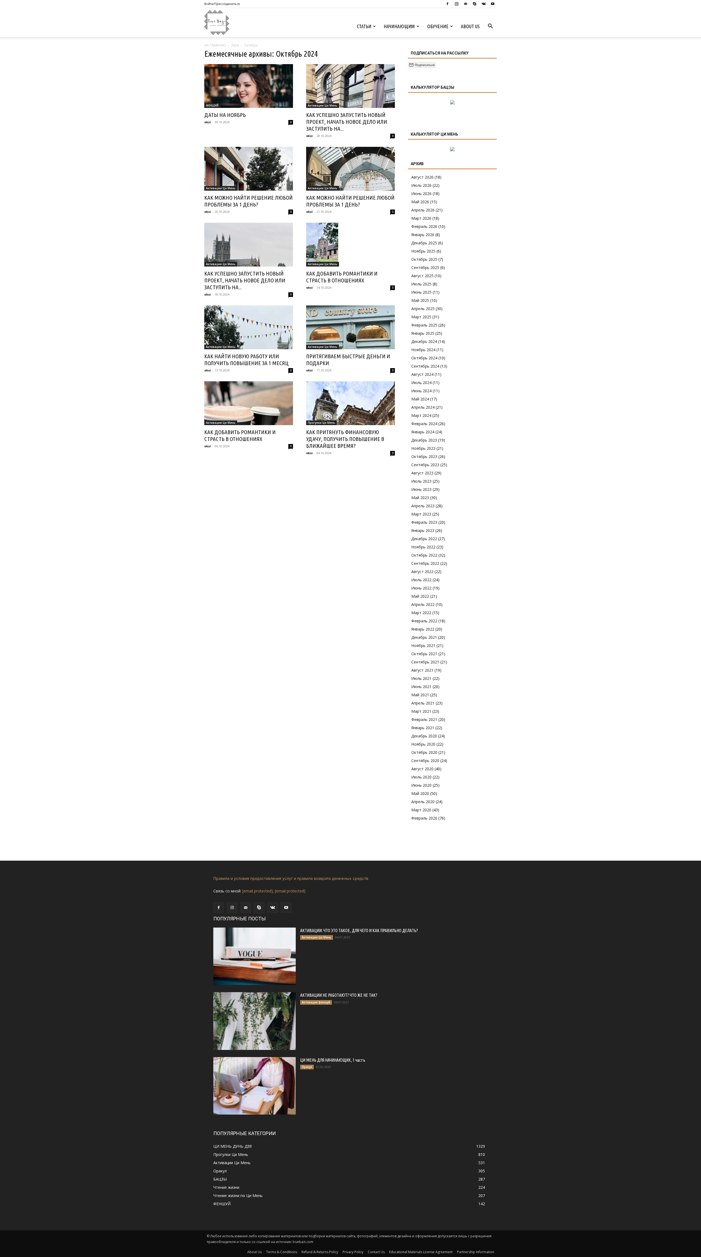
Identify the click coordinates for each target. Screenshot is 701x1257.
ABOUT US (470, 26)
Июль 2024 (421, 382)
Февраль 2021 (424, 719)
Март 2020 (421, 809)
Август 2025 (422, 275)
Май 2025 (420, 300)
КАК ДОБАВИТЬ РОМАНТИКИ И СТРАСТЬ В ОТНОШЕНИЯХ (342, 277)
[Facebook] (447, 4)
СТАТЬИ (364, 26)
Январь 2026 (422, 234)
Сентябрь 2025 (425, 267)
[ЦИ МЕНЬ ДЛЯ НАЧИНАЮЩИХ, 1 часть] (254, 1086)
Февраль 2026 (424, 226)
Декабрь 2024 (424, 341)
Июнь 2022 (421, 588)
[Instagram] (456, 4)
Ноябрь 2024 (423, 349)
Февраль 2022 (424, 620)
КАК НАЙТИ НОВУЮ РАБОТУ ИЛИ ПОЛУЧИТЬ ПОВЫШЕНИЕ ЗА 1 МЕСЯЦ (246, 359)
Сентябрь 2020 (425, 760)
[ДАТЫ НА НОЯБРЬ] (248, 86)
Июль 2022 (421, 579)
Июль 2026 (421, 185)
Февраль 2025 (424, 325)
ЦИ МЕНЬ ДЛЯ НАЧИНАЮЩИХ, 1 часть (332, 1060)
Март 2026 (421, 218)
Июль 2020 (421, 777)
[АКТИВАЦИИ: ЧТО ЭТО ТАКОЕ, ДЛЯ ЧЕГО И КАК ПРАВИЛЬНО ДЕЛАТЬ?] (254, 956)
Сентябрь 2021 (425, 662)
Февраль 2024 (424, 423)
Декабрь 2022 (424, 538)
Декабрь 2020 (424, 735)
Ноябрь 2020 (423, 744)
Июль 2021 (421, 678)
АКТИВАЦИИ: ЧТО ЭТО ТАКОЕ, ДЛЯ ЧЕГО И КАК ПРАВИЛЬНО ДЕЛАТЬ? (359, 930)
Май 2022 (420, 596)
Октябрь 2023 (424, 456)
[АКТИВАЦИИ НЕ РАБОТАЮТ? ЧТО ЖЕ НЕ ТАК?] (254, 1021)
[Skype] (474, 4)
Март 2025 (421, 316)
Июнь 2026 (421, 193)
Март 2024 (421, 415)
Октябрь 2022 (424, 555)
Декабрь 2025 (424, 242)
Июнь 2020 (421, 785)
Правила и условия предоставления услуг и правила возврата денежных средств (290, 878)
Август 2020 (422, 768)
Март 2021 (421, 711)
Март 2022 (421, 612)
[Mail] (465, 4)
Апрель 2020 (423, 801)
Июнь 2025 (421, 292)
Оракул (307, 1067)
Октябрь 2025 (424, 259)
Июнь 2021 (421, 686)
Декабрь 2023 (424, 440)
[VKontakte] (483, 4)
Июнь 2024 (421, 390)
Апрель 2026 (423, 210)
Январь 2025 (422, 333)
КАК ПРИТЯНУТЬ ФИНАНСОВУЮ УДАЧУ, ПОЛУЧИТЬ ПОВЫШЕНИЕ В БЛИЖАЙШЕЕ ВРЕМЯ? (345, 439)
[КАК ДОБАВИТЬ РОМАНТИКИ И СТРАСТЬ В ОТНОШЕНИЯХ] (350, 245)
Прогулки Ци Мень (321, 423)
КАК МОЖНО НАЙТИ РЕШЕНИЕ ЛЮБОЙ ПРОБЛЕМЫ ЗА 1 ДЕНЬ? (248, 201)
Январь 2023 (422, 530)
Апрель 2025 (423, 308)
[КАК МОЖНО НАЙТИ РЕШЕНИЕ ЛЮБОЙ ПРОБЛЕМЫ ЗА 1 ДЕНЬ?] (248, 169)
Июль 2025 (421, 284)
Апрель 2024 (423, 407)
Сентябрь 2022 (425, 563)
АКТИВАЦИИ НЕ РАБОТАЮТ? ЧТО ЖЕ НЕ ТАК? (338, 995)
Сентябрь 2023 (425, 464)
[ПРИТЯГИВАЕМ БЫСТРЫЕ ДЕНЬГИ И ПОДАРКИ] (350, 327)
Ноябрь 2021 (423, 645)
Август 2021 (422, 670)
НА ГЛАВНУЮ (215, 45)
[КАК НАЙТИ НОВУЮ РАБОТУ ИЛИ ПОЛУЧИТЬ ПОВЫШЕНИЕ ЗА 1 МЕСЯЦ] (248, 327)
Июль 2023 (421, 481)
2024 (235, 45)
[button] (490, 26)
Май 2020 (420, 793)
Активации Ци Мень (322, 105)
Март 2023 (421, 514)
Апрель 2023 (423, 505)
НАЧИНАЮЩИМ (399, 26)
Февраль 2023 (424, 522)
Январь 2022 (422, 629)
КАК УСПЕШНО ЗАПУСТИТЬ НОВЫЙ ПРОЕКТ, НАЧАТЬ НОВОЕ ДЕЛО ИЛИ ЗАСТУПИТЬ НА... (346, 121)
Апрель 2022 (423, 604)
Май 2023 (420, 497)
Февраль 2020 (424, 818)
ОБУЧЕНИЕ (438, 26)
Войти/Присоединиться (222, 4)
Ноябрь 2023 (423, 448)
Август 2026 (422, 177)
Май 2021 (420, 694)
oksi (207, 122)
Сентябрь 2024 (425, 366)
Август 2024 (422, 374)
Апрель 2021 (423, 703)
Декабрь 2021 (424, 637)
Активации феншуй (316, 1002)
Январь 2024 (422, 431)
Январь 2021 (422, 727)
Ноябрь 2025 (423, 251)
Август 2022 (422, 571)
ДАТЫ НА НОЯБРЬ (225, 114)
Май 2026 (420, 201)
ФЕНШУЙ (212, 105)
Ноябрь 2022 (423, 546)
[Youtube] (493, 4)
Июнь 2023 (421, 489)
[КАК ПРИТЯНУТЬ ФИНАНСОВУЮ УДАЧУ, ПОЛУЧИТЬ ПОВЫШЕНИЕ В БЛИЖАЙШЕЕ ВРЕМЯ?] (350, 403)
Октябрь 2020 (424, 752)
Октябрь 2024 (424, 357)
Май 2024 (420, 399)
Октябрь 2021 (424, 653)
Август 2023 (422, 473)
